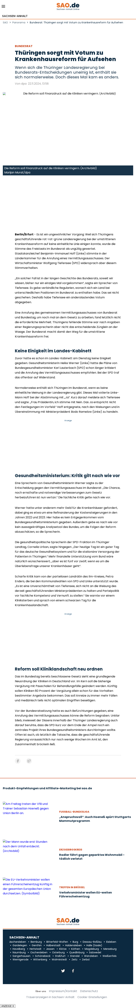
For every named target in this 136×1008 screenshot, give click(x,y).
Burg (75, 942)
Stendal (75, 956)
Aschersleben (17, 942)
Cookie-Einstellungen (92, 997)
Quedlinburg (76, 952)
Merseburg (110, 949)
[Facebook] (73, 971)
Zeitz (74, 959)
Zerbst (86, 959)
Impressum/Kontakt (63, 991)
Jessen (50, 949)
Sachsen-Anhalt (15, 16)
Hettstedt (35, 949)
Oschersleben (38, 952)
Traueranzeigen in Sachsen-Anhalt (50, 997)
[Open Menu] (3, 7)
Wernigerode (21, 959)
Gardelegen (20, 945)
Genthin (37, 945)
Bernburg (36, 942)
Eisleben (111, 942)
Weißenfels (110, 956)
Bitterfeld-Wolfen (57, 942)
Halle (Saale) (94, 945)
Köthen (75, 949)
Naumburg (19, 952)
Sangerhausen (21, 956)
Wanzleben (91, 956)
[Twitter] (63, 971)
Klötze (63, 949)
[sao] (68, 922)
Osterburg (58, 952)
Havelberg (19, 949)
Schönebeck (42, 956)
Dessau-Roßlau (92, 942)
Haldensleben (73, 945)
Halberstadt (53, 945)
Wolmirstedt (59, 959)
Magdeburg (92, 949)
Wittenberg (40, 959)
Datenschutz (89, 991)
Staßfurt (60, 956)
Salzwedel (95, 952)
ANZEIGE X (7, 1006)
